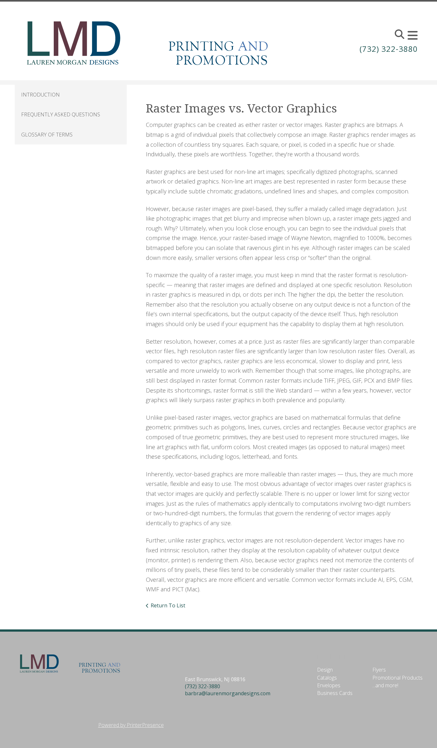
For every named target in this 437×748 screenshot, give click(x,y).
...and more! (385, 685)
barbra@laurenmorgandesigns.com (227, 693)
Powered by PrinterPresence (131, 725)
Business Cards (335, 693)
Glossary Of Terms (47, 134)
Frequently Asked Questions (60, 114)
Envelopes (328, 685)
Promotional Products (397, 677)
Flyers (379, 669)
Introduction (40, 94)
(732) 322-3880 (389, 48)
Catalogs (327, 677)
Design (325, 669)
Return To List (168, 605)
